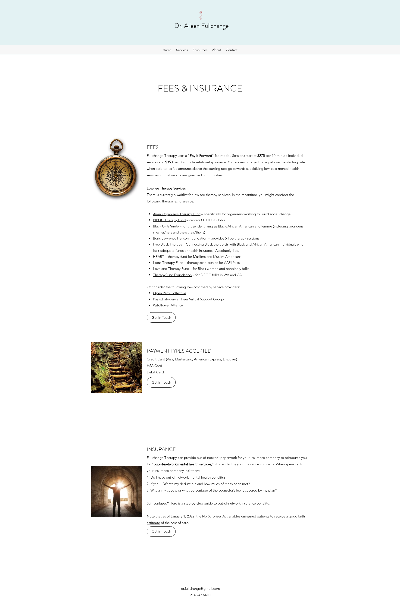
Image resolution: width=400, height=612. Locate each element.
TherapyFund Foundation (172, 275)
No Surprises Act (215, 516)
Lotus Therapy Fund (168, 262)
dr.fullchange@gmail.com (200, 588)
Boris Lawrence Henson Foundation (180, 238)
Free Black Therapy (167, 244)
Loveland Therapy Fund (171, 268)
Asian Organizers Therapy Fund (176, 214)
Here (174, 503)
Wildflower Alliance (168, 305)
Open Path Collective (169, 293)
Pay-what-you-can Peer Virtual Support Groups (189, 299)
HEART (158, 256)
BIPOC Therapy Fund (169, 220)
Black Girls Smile (166, 226)
